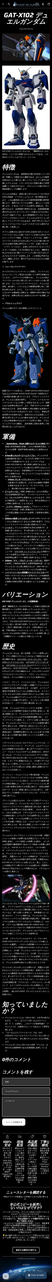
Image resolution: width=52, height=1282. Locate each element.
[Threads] (34, 1271)
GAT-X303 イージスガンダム (18, 665)
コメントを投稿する (13, 1122)
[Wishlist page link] (37, 4)
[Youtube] (20, 1271)
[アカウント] (43, 4)
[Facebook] (10, 1271)
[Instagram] (15, 1271)
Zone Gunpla (29, 1258)
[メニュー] (3, 4)
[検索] (9, 4)
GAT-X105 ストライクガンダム (27, 551)
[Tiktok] (24, 1271)
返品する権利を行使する (26, 1250)
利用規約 (26, 1264)
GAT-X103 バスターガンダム (29, 659)
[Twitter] (29, 1271)
